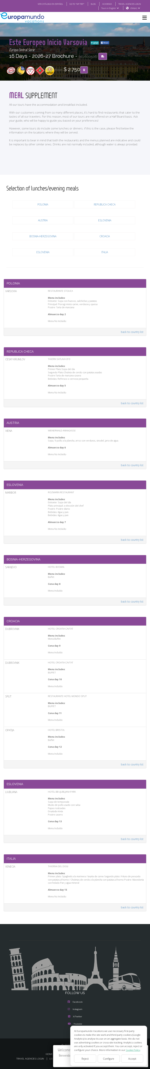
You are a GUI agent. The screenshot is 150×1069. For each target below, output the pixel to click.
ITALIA (104, 252)
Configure (108, 1058)
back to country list (132, 332)
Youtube (78, 1023)
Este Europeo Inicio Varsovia (49, 42)
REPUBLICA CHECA (104, 204)
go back (95, 42)
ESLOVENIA (104, 220)
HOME (49, 1054)
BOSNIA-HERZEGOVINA (42, 236)
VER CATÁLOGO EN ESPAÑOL (50, 4)
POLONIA (43, 204)
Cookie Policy (133, 1050)
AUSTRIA (43, 220)
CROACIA (105, 236)
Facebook (77, 1001)
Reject (85, 1058)
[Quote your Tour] (84, 70)
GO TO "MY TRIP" (77, 4)
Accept (132, 1058)
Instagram (77, 1009)
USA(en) (133, 8)
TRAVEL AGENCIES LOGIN (129, 4)
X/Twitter (77, 1016)
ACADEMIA (107, 4)
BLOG (93, 4)
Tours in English (108, 8)
